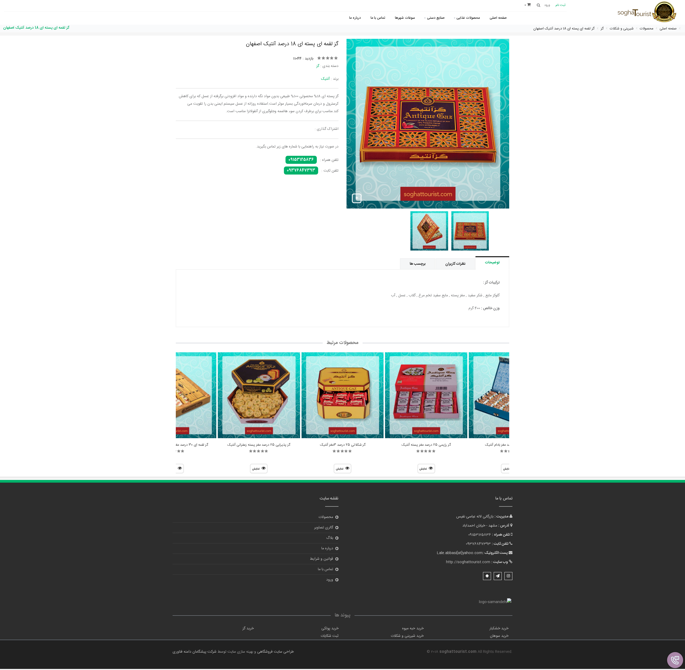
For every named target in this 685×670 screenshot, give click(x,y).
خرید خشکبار (498, 628)
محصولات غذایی (468, 18)
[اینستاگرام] (508, 576)
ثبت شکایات (329, 636)
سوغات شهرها (405, 18)
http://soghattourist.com (468, 562)
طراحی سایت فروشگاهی (275, 652)
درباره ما (355, 18)
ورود (329, 580)
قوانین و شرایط (321, 559)
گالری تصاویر (323, 527)
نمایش (423, 469)
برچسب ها (417, 264)
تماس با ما (378, 18)
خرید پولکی (329, 628)
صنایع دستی (436, 18)
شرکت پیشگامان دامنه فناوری (194, 652)
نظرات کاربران (455, 264)
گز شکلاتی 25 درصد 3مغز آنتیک (343, 445)
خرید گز (248, 628)
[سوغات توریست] (649, 12)
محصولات (325, 517)
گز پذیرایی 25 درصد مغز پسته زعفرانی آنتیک (258, 445)
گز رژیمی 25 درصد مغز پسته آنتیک (426, 445)
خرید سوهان (499, 636)
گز (317, 66)
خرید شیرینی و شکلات (407, 636)
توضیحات (492, 262)
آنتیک (325, 79)
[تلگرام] (498, 576)
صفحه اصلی (498, 18)
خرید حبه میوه (413, 628)
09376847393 (301, 170)
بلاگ (329, 538)
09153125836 (301, 160)
